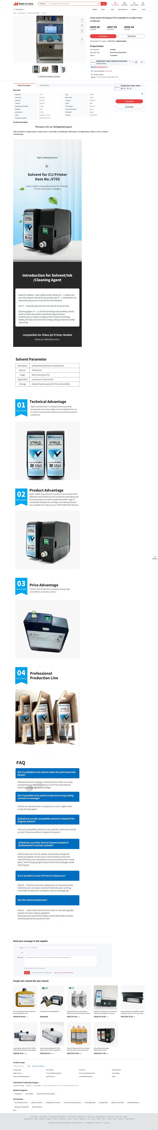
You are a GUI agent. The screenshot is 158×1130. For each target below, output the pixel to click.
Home (14, 13)
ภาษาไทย (109, 1119)
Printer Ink (44, 13)
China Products (43, 1116)
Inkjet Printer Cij (50, 1076)
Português (48, 1119)
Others (114, 1076)
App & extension (122, 9)
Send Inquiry (103, 36)
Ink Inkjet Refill (103, 1102)
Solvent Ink (82, 1070)
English (36, 1119)
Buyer (103, 9)
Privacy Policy (106, 1123)
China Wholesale (71, 1116)
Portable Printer (116, 1070)
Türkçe (114, 1119)
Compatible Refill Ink (133, 1102)
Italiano (70, 1119)
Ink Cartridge (49, 1070)
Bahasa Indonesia (129, 1119)
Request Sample (121, 41)
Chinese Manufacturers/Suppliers (57, 1116)
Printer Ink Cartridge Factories (72, 1102)
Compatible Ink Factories (53, 1102)
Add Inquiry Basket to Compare (50, 76)
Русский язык (62, 1119)
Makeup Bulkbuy (37, 1107)
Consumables (116, 1073)
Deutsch (76, 1119)
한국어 (93, 1119)
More (14, 1110)
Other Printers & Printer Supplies (46, 1094)
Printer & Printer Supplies (33, 13)
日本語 (99, 1119)
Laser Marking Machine (85, 1076)
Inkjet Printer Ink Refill (117, 1102)
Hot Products (34, 1116)
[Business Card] (142, 93)
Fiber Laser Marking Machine (21, 1076)
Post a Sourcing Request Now (64, 972)
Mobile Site (118, 1116)
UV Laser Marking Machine (53, 1073)
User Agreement (89, 1123)
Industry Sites (90, 1116)
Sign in (143, 5)
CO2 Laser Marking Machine (87, 1073)
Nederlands (82, 1119)
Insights (125, 1116)
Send (27, 972)
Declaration (98, 1123)
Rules (143, 9)
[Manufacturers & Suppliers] (23, 4)
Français (55, 1119)
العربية (88, 1119)
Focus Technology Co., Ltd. (67, 1123)
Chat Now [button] (133, 36)
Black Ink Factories (36, 1102)
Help (112, 9)
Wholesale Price (81, 1116)
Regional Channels (100, 1116)
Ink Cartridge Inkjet (90, 1102)
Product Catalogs (39, 1066)
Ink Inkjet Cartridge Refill (21, 1107)
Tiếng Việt (120, 1119)
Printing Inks (18, 1094)
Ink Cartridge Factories (21, 1102)
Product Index (110, 1116)
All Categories (19, 9)
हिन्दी (104, 1119)
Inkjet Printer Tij (17, 1073)
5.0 (122, 88)
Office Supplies (21, 13)
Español (42, 1119)
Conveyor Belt (17, 1070)
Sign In (93, 77)
